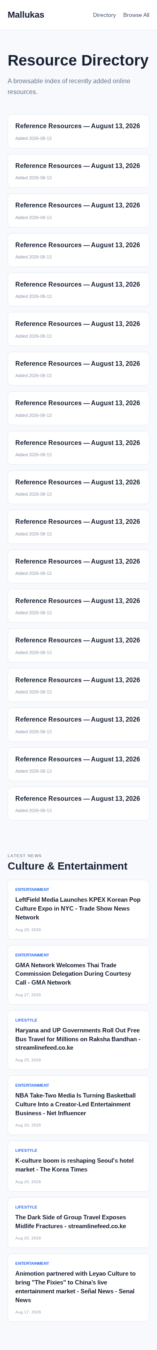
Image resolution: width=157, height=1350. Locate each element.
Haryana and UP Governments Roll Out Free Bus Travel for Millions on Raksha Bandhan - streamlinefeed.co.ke (77, 1039)
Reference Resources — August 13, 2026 (77, 126)
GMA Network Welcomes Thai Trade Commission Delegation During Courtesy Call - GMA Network (73, 974)
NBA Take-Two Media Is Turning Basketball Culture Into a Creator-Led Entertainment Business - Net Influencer (75, 1104)
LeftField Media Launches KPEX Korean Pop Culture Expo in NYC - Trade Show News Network (77, 908)
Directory (104, 15)
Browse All (136, 15)
